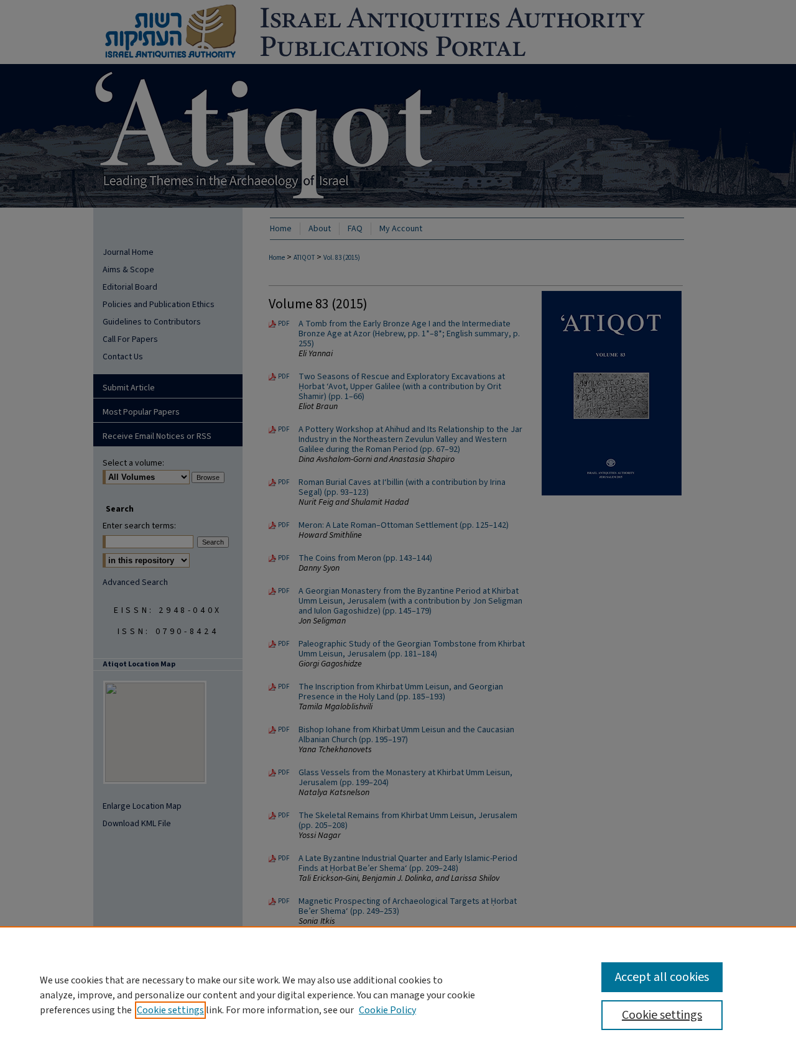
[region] (398, 994)
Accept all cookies (662, 977)
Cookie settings (170, 1010)
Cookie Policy (387, 1010)
